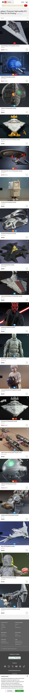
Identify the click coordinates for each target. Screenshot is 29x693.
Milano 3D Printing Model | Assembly (8, 546)
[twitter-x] (13, 666)
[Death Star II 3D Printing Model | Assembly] (14, 471)
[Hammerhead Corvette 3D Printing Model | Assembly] (14, 596)
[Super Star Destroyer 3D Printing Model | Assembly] (14, 33)
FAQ (15, 625)
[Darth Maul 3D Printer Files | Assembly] (14, 314)
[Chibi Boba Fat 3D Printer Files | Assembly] (14, 565)
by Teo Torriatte (3, 454)
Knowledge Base (18, 627)
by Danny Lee (3, 172)
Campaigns (3, 625)
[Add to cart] (27, 50)
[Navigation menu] (3, 2)
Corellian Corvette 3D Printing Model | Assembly (9, 515)
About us (2, 624)
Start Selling (3, 634)
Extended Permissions (19, 642)
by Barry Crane (3, 360)
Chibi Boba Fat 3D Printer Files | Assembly (8, 577)
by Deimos (3, 141)
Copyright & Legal (18, 644)
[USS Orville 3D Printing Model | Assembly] (14, 220)
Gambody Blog (3, 641)
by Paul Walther (3, 78)
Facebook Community (4, 642)
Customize (9, 690)
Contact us (17, 624)
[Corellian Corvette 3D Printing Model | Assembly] (14, 502)
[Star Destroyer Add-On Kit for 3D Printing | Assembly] (14, 126)
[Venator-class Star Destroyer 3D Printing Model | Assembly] (14, 283)
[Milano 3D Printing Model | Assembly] (14, 533)
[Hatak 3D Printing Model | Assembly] (14, 252)
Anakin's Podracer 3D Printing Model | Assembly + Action (11, 452)
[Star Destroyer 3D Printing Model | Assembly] (14, 408)
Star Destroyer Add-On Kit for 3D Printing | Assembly (10, 139)
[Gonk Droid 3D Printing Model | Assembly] (14, 189)
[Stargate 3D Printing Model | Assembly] (14, 64)
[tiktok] (24, 666)
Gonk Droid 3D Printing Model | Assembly (8, 202)
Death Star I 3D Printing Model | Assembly (8, 108)
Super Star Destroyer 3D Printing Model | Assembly (10, 45)
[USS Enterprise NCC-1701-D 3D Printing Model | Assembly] (14, 158)
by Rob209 (3, 47)
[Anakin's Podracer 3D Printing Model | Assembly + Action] (14, 439)
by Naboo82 (3, 391)
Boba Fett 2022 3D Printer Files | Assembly (9, 358)
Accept (19, 690)
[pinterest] (20, 666)
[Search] (25, 6)
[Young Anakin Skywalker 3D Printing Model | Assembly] (14, 377)
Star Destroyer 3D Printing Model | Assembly (9, 421)
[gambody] (5, 2)
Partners (16, 634)
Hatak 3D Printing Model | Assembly (7, 264)
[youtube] (16, 666)
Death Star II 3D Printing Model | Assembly (8, 483)
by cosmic (3, 610)
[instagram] (9, 666)
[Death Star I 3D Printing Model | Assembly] (14, 95)
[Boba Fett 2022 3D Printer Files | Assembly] (14, 345)
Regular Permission (18, 641)
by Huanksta (3, 579)
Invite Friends (3, 627)
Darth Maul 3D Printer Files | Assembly (8, 327)
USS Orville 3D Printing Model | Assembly (8, 233)
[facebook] (5, 666)
